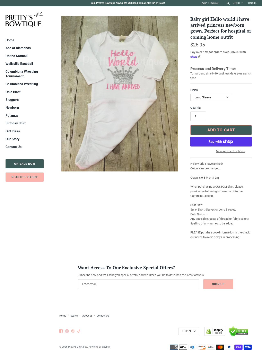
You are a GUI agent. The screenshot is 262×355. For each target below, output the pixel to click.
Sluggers (12, 100)
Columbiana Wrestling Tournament (22, 74)
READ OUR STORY (24, 177)
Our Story (12, 139)
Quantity (195, 107)
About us (87, 315)
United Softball (16, 56)
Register (214, 3)
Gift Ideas (13, 131)
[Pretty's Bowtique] (24, 19)
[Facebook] (61, 331)
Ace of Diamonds (18, 48)
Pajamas (12, 115)
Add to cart (221, 129)
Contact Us (13, 147)
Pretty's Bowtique (77, 346)
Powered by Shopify (99, 346)
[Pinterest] (73, 331)
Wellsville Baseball (19, 64)
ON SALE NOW (24, 163)
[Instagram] (67, 331)
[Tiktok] (78, 331)
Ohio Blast (13, 92)
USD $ (236, 3)
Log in (204, 3)
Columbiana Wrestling (22, 84)
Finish (194, 90)
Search (74, 315)
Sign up (218, 284)
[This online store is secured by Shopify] (214, 331)
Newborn (12, 107)
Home (10, 40)
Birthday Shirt (16, 123)
